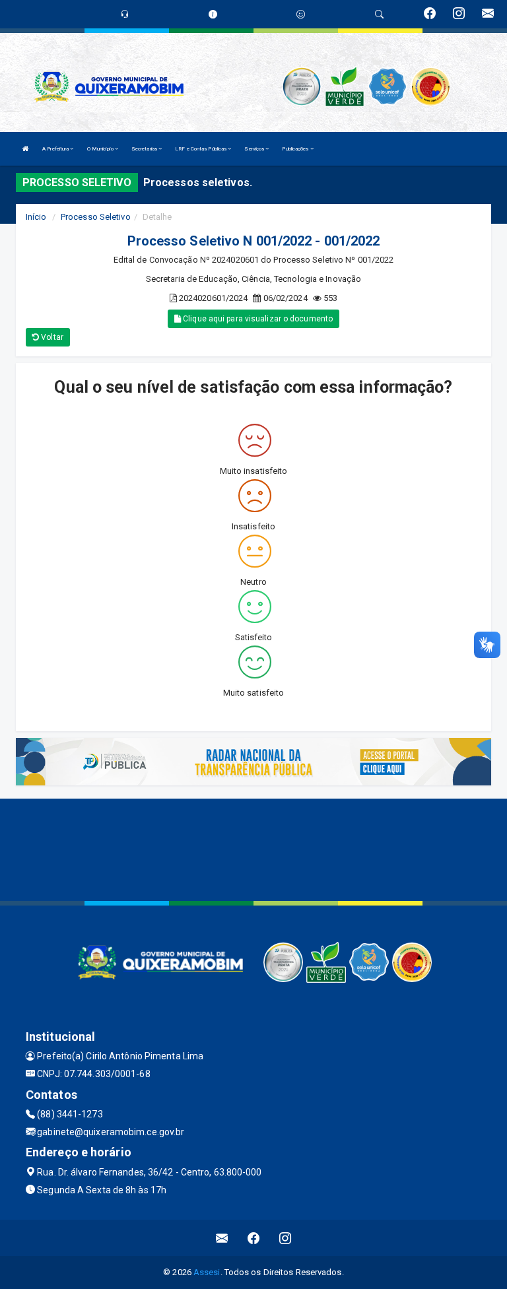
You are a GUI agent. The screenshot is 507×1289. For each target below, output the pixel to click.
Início (36, 217)
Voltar (51, 337)
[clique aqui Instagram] (285, 1237)
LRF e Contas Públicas (201, 149)
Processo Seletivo (96, 217)
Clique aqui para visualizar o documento (257, 318)
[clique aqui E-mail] (222, 1237)
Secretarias (144, 149)
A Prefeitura (56, 149)
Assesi (206, 1272)
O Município (101, 149)
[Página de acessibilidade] (300, 14)
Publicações (296, 149)
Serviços (254, 149)
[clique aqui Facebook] (253, 1237)
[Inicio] (26, 149)
